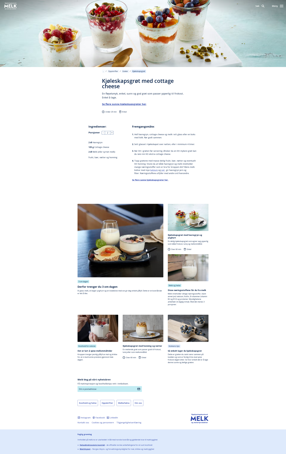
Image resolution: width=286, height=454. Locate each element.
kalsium (154, 170)
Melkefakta (123, 403)
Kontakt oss (83, 422)
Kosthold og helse (88, 403)
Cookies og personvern (103, 422)
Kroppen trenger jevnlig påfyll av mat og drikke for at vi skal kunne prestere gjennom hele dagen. (97, 355)
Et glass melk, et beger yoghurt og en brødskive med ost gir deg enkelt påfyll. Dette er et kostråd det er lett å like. (120, 290)
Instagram (86, 417)
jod (163, 170)
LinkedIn (114, 417)
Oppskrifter (107, 403)
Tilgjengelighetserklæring (129, 422)
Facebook (100, 417)
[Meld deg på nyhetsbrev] (139, 389)
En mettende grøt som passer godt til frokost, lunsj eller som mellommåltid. (142, 349)
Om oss (138, 403)
